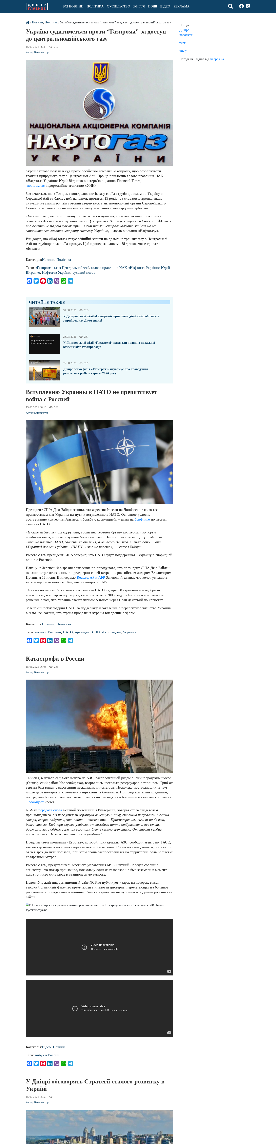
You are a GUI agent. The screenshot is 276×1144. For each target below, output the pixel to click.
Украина (129, 632)
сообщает (36, 802)
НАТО (68, 632)
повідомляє (36, 185)
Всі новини (73, 6)
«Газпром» (43, 268)
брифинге (142, 519)
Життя (139, 6)
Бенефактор (41, 52)
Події (152, 6)
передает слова (50, 810)
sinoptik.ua (217, 59)
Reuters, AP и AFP (91, 577)
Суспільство (118, 6)
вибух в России (47, 1055)
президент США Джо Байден (98, 632)
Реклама (182, 6)
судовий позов (84, 272)
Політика (95, 6)
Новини (37, 22)
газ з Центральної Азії (71, 268)
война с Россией (48, 632)
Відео (165, 6)
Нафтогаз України (56, 272)
